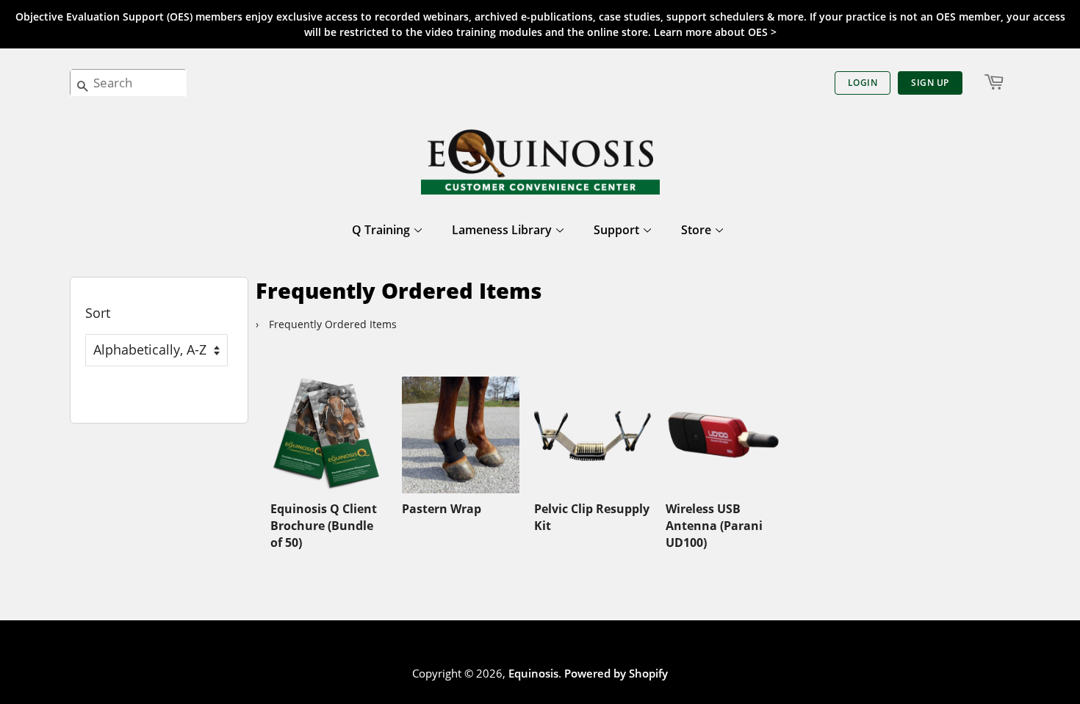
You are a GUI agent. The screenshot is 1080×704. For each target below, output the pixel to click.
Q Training (382, 230)
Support (618, 230)
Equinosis (533, 673)
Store (697, 230)
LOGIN (863, 82)
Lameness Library (503, 230)
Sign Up (930, 82)
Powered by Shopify (616, 673)
